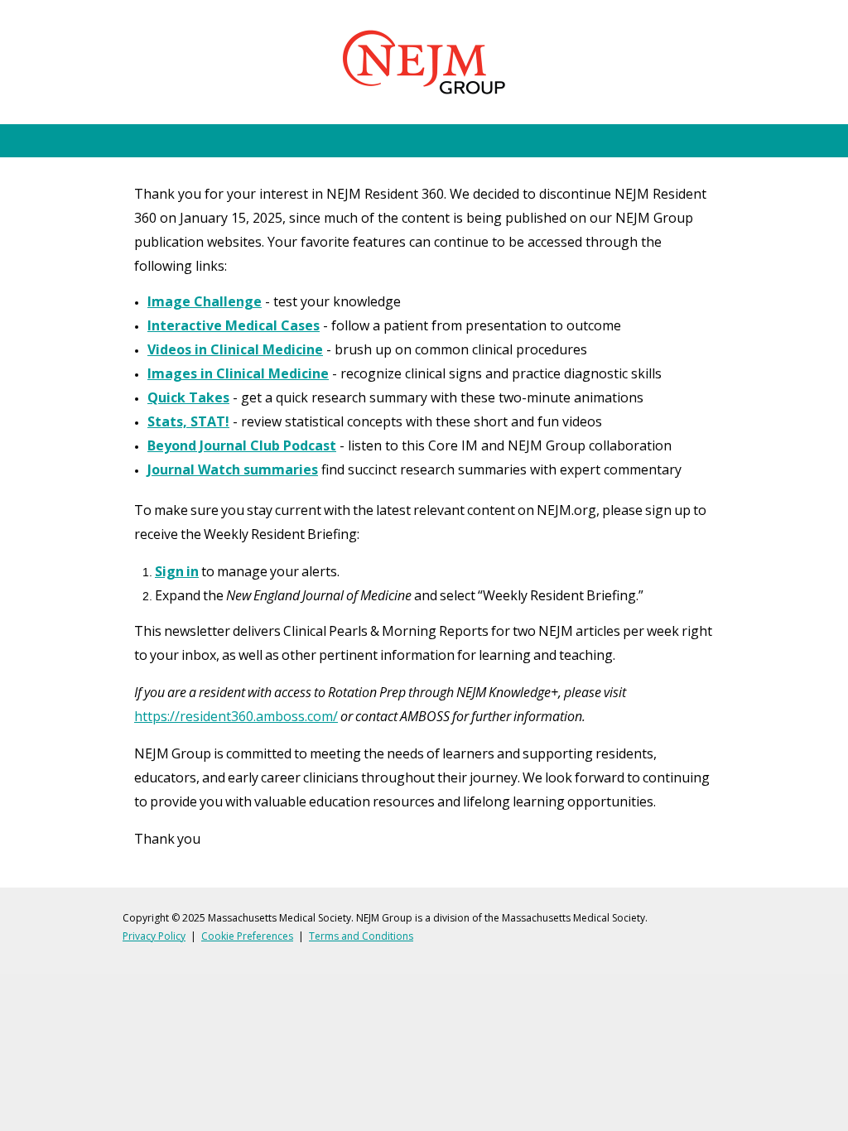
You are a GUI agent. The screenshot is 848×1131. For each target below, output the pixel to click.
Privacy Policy (154, 936)
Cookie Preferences (247, 936)
